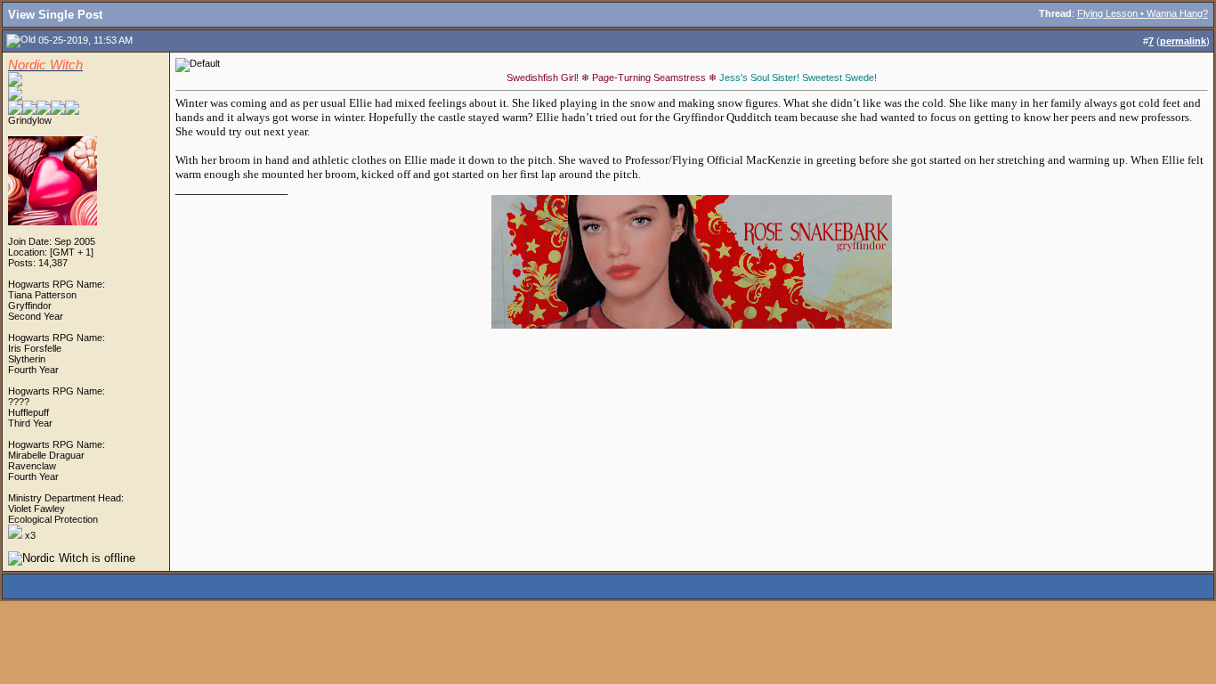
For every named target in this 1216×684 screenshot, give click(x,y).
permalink (1183, 41)
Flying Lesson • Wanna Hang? (1142, 13)
